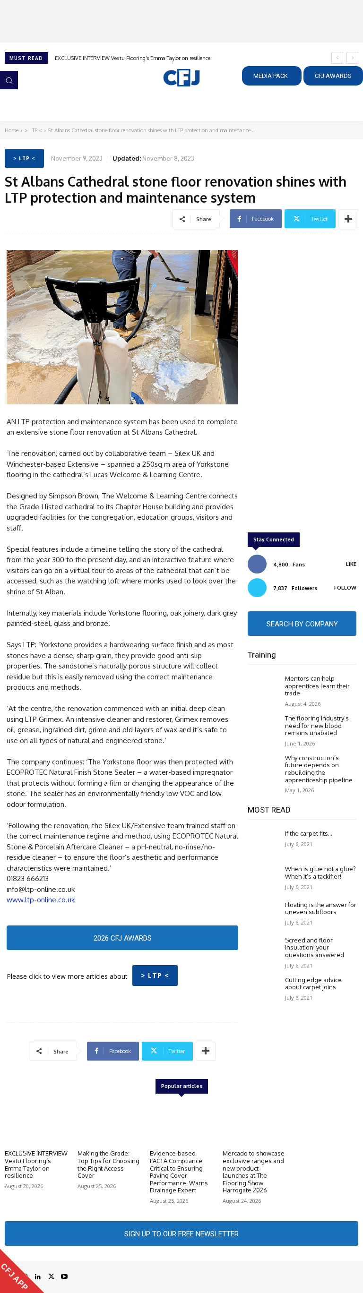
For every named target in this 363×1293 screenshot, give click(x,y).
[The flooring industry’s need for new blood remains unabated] (264, 728)
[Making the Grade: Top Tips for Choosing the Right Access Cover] (109, 1123)
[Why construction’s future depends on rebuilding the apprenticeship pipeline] (264, 767)
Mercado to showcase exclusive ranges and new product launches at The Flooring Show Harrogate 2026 (254, 1171)
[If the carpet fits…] (264, 843)
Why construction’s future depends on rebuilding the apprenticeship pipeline (319, 769)
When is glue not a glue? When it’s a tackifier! (320, 872)
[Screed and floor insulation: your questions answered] (264, 950)
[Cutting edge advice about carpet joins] (264, 989)
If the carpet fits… (308, 833)
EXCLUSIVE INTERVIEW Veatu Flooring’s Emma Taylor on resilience (36, 1164)
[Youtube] (64, 1277)
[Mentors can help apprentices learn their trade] (264, 688)
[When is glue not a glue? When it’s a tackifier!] (264, 878)
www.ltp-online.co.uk (41, 899)
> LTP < (33, 130)
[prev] (337, 58)
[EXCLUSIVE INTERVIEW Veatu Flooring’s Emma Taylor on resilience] (36, 1123)
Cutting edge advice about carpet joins (313, 983)
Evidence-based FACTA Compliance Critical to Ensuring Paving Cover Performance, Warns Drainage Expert (179, 1171)
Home (11, 130)
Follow (345, 587)
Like (351, 564)
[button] (9, 80)
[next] (352, 58)
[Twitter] (51, 1277)
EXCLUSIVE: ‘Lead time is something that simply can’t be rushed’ (130, 58)
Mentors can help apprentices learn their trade (317, 686)
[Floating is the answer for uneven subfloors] (264, 914)
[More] (348, 218)
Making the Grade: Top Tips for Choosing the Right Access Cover (108, 1164)
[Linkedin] (37, 1277)
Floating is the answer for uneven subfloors (320, 908)
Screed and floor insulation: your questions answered (314, 947)
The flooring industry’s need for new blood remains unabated (317, 725)
